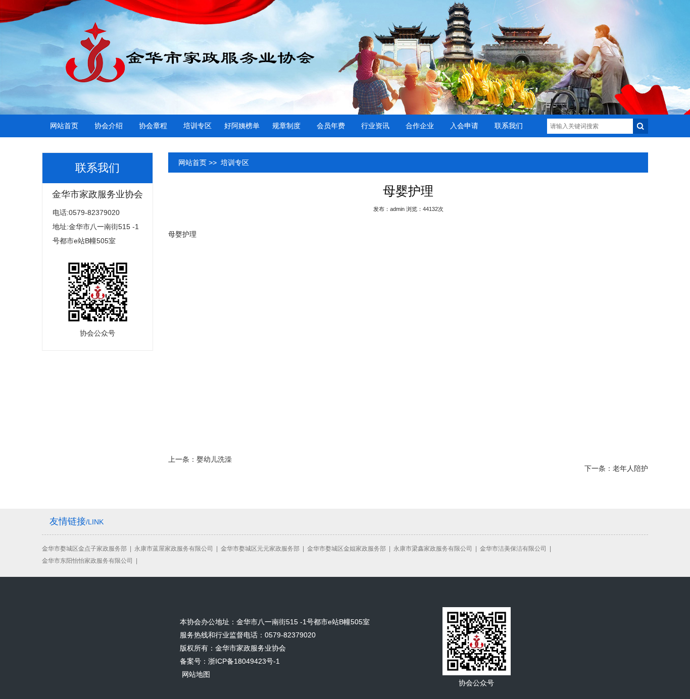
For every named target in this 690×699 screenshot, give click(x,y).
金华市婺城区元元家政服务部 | (264, 548)
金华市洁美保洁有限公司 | (517, 548)
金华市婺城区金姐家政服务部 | (350, 548)
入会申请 (464, 126)
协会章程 (153, 126)
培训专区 (197, 126)
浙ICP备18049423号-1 (244, 661)
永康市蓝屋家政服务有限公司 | (177, 548)
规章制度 (286, 126)
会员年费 (331, 126)
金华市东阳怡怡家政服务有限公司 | (91, 560)
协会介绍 (108, 126)
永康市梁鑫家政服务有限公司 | (436, 548)
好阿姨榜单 (242, 126)
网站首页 (64, 126)
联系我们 (509, 126)
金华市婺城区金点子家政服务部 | (88, 548)
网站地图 (196, 674)
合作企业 (420, 126)
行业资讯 (375, 126)
